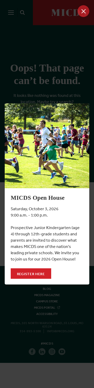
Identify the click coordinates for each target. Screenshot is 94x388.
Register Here (31, 273)
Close (83, 11)
